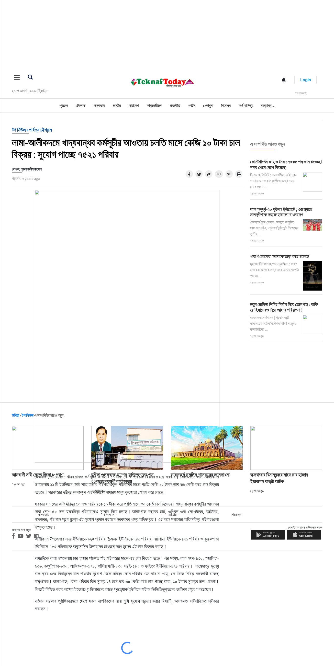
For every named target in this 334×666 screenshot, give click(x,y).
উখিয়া (15, 415)
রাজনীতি (175, 105)
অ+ (219, 173)
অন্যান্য (266, 105)
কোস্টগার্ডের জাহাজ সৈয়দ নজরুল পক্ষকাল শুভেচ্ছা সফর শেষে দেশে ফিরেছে (286, 164)
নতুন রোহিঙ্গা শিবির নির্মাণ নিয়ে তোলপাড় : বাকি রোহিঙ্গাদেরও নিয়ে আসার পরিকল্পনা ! (284, 307)
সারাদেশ (134, 105)
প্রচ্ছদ (63, 105)
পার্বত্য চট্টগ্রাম (40, 130)
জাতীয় (117, 105)
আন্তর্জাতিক (154, 105)
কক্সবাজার (99, 105)
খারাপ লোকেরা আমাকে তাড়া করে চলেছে (279, 256)
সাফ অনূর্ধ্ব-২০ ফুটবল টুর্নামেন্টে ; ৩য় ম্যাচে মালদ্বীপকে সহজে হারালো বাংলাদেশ (281, 212)
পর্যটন (191, 105)
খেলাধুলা (208, 105)
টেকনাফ (81, 105)
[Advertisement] (146, 34)
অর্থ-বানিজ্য (246, 105)
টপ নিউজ (19, 130)
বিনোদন (226, 105)
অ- (229, 173)
